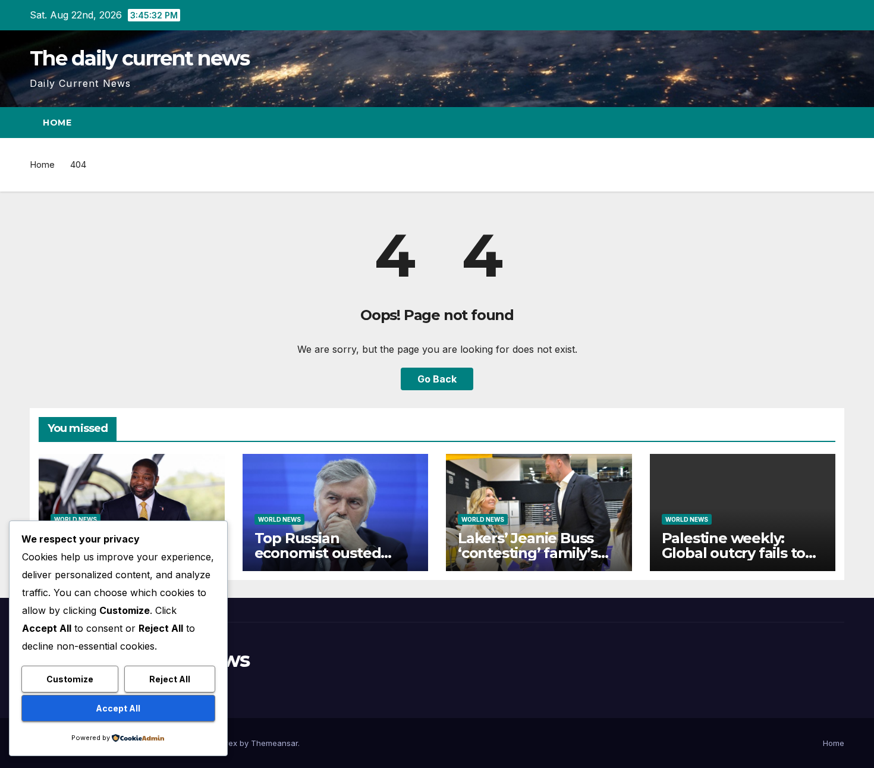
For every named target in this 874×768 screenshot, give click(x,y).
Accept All (118, 708)
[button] (813, 122)
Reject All (169, 679)
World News (75, 519)
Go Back (437, 379)
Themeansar (274, 743)
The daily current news (140, 58)
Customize (69, 679)
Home (57, 122)
